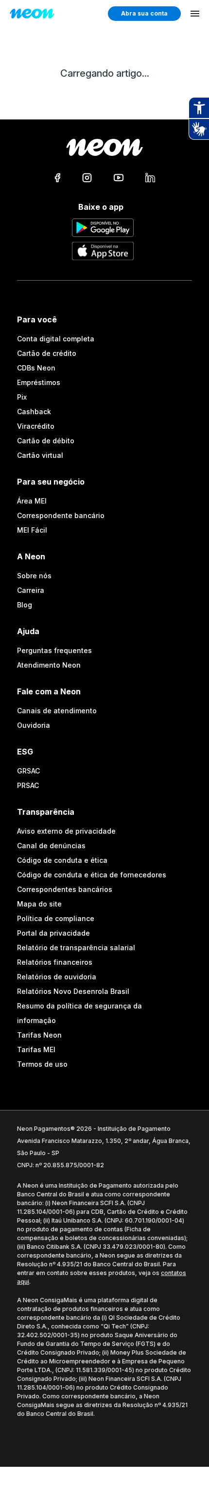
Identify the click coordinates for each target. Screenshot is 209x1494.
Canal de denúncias (51, 845)
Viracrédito (35, 426)
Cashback (34, 411)
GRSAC (28, 771)
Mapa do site (39, 904)
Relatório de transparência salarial (76, 947)
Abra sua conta (144, 13)
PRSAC (28, 785)
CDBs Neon (36, 368)
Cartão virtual (40, 455)
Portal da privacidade (53, 933)
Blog (24, 605)
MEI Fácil (32, 530)
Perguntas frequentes (54, 650)
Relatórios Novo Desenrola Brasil (73, 991)
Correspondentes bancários (64, 889)
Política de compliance (55, 918)
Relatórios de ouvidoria (56, 977)
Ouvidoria (33, 725)
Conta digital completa (55, 339)
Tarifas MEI (36, 1049)
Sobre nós (34, 575)
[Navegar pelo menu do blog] (195, 14)
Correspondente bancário (60, 515)
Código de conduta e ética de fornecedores (91, 875)
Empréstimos (38, 382)
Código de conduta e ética (62, 860)
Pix (22, 397)
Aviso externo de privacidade (66, 831)
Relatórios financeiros (54, 962)
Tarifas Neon (39, 1035)
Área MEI (32, 501)
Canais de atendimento (57, 710)
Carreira (30, 590)
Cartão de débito (45, 440)
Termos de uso (42, 1064)
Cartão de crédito (46, 353)
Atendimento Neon (49, 665)
